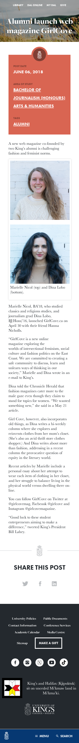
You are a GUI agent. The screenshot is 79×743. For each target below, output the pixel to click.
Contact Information (22, 625)
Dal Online (35, 5)
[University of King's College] (39, 709)
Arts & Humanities (33, 106)
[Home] (6, 736)
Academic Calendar (27, 632)
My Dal (51, 5)
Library (18, 5)
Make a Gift (48, 643)
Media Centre (56, 632)
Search (66, 736)
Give (63, 5)
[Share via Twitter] (25, 584)
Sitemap (22, 643)
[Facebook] (15, 662)
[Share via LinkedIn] (54, 584)
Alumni (21, 124)
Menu (44, 736)
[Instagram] (27, 662)
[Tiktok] (64, 662)
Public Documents (55, 618)
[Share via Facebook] (40, 584)
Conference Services (57, 625)
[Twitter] (39, 662)
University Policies (24, 618)
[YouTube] (52, 662)
